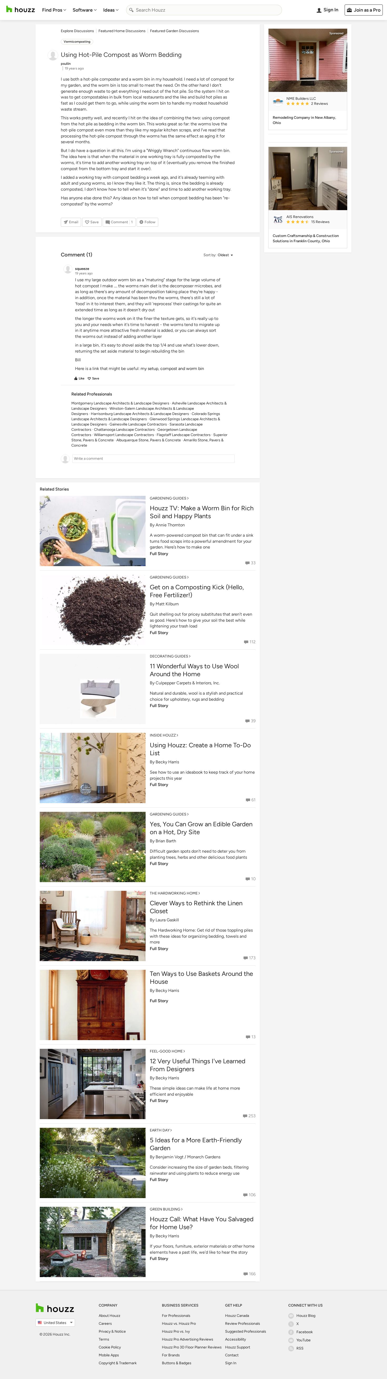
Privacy (105, 1331)
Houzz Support (237, 1347)
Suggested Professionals (245, 1331)
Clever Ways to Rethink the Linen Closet (196, 907)
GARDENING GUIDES (168, 498)
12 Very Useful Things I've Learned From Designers (197, 1065)
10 (253, 878)
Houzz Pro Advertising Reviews (187, 1339)
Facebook (304, 1332)
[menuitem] (54, 10)
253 (252, 1115)
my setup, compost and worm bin (172, 368)
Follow (150, 222)
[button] (218, 255)
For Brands (171, 1355)
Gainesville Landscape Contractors (138, 424)
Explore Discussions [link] (77, 31)
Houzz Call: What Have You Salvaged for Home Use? (202, 1223)
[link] (314, 104)
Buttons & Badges (176, 1363)
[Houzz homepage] (20, 9)
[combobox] (204, 10)
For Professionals (176, 1315)
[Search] (131, 10)
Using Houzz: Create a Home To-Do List (200, 749)
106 (252, 1194)
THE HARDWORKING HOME (174, 893)
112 (253, 641)
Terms (104, 1339)
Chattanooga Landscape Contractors (124, 429)
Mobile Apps (109, 1355)
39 (253, 720)
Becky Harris (167, 761)
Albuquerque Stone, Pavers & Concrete (148, 440)
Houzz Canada (237, 1315)
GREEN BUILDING (165, 1209)
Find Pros (52, 10)
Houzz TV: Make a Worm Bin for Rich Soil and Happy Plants (202, 512)
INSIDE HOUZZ (163, 735)
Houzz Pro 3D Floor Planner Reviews (192, 1347)
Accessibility (235, 1339)
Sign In (230, 1363)
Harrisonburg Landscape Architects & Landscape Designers (140, 414)
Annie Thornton (170, 524)
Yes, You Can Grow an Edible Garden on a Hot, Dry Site (201, 828)
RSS (300, 1348)
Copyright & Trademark (118, 1363)
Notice (120, 1331)
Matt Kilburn (167, 603)
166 (252, 1273)
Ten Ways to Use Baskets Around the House (201, 977)
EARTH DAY (160, 1130)
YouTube (303, 1340)
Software (83, 10)
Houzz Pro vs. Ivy (176, 1331)
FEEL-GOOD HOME (166, 1051)
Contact (232, 1355)
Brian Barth (166, 840)
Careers (105, 1323)
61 (253, 799)
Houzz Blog (305, 1315)
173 (252, 957)
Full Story (159, 553)
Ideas (109, 10)
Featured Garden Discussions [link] (174, 31)
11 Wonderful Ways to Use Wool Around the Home (194, 670)
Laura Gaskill (167, 919)
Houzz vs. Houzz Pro (179, 1323)
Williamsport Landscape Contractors (124, 435)
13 (253, 1036)
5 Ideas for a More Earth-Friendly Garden (196, 1144)
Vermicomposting (77, 41)
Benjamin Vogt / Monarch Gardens (188, 1156)
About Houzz (109, 1315)
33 (253, 562)
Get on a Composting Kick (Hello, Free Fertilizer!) (197, 591)
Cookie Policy (110, 1347)
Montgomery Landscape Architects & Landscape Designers (120, 403)
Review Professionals (242, 1323)
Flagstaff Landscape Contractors (184, 435)
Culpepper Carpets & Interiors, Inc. (188, 682)
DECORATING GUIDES (169, 656)
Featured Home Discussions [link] (122, 31)
